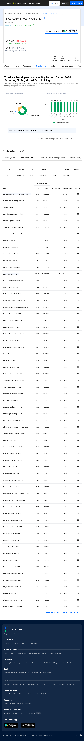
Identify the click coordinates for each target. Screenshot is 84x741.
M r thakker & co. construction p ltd (15, 500)
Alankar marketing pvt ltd (11, 367)
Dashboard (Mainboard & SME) (14, 684)
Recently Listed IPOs (49, 684)
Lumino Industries (10, 694)
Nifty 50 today (9, 653)
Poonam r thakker (9, 240)
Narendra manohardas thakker (13, 234)
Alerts (80, 66)
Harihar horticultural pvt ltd (12, 607)
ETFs (26, 663)
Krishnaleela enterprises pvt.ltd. (13, 507)
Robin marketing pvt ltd (11, 553)
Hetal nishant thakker (10, 260)
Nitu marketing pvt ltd (10, 360)
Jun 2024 (22, 151)
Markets (8, 3)
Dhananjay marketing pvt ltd (12, 414)
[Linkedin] (81, 735)
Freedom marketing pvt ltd (12, 580)
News (17, 66)
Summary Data (9, 158)
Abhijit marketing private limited (14, 433)
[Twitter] (76, 736)
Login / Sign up (77, 3)
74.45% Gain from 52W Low (16, 43)
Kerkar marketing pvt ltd (11, 533)
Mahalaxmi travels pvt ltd (12, 294)
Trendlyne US (33, 713)
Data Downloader (33, 672)
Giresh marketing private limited (14, 320)
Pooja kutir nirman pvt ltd (12, 314)
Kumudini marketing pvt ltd (12, 540)
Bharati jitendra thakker (11, 247)
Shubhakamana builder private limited (15, 307)
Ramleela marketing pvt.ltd (12, 487)
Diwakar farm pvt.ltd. (10, 440)
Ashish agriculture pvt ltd (11, 547)
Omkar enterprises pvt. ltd (12, 387)
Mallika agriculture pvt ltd (12, 513)
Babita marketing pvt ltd (11, 340)
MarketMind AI (21, 3)
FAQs (23, 643)
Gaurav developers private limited (14, 354)
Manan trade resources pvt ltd (13, 347)
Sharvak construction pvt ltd (13, 394)
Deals (53, 66)
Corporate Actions (66, 66)
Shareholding (41, 66)
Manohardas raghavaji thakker (13, 201)
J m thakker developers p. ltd (13, 480)
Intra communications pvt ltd (13, 280)
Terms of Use (16, 704)
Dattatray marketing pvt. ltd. (12, 407)
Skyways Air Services (26, 694)
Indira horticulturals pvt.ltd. (12, 473)
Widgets (21, 672)
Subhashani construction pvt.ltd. (14, 300)
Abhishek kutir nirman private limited (15, 427)
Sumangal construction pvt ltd (13, 380)
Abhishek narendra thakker (12, 267)
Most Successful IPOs (67, 684)
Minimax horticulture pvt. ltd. (13, 460)
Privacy (6, 704)
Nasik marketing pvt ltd (11, 593)
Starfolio (7, 713)
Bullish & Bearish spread (52, 663)
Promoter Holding (27, 158)
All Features (32, 643)
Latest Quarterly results (37, 653)
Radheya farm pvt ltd (10, 560)
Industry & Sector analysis (13, 663)
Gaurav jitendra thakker (11, 254)
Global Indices (68, 663)
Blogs (16, 643)
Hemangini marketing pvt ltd (12, 520)
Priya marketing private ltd (12, 587)
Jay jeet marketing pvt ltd (12, 287)
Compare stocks (9, 672)
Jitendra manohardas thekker (13, 227)
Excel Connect (47, 672)
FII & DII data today (55, 653)
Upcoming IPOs (33, 684)
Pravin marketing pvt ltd (11, 327)
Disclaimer (27, 704)
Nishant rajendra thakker (11, 221)
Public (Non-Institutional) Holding (52, 158)
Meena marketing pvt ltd (11, 567)
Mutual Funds (36, 663)
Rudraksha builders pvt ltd (12, 400)
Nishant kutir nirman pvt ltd (12, 374)
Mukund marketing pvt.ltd (12, 453)
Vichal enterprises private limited (14, 334)
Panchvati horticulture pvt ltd (13, 420)
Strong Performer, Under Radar (22, 25)
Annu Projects (42, 694)
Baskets (32, 3)
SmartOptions (18, 713)
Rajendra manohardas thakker (13, 214)
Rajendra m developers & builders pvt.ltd (16, 493)
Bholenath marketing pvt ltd (12, 600)
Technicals (27, 66)
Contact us (8, 643)
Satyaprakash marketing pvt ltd (13, 447)
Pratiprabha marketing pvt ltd (13, 573)
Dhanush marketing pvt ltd (12, 467)
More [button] (38, 3)
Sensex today (21, 653)
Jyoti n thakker (8, 207)
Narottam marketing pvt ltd (12, 527)
